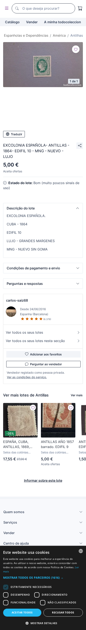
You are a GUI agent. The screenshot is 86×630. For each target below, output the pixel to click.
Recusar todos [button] (63, 612)
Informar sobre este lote (43, 480)
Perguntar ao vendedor (46, 364)
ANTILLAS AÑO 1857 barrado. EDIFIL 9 (57, 444)
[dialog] (43, 588)
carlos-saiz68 (17, 300)
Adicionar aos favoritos (46, 354)
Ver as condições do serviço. (27, 377)
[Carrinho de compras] (80, 8)
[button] (43, 208)
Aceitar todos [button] (22, 612)
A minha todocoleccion (62, 22)
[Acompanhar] (76, 49)
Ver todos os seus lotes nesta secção (35, 341)
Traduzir (16, 134)
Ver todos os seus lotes (24, 332)
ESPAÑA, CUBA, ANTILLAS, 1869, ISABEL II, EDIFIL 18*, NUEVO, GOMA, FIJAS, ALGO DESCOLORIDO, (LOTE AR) (19, 444)
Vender (32, 22)
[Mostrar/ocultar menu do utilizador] (6, 8)
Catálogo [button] (12, 22)
